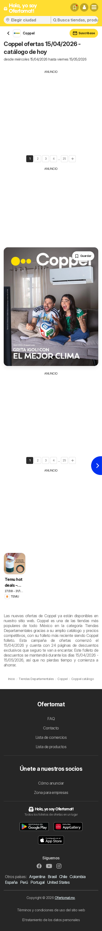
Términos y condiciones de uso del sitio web (51, 910)
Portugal (37, 882)
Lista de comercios (51, 737)
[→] (72, 158)
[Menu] (94, 7)
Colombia (77, 876)
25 (64, 158)
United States (58, 882)
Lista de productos (51, 746)
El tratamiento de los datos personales (51, 920)
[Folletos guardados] (74, 7)
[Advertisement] (51, 108)
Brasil (52, 876)
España (11, 882)
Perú (24, 882)
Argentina (37, 876)
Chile (63, 876)
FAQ (51, 718)
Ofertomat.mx (65, 898)
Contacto (51, 728)
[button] (84, 7)
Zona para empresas (51, 792)
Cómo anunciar (51, 783)
